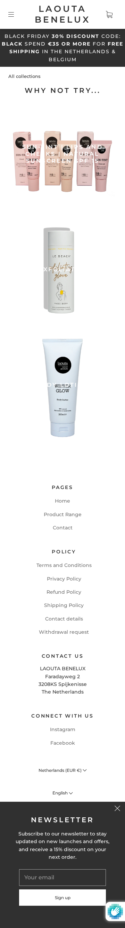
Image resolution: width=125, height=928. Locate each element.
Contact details (64, 619)
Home (62, 501)
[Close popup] (117, 809)
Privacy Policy (64, 579)
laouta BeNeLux (62, 14)
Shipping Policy (64, 605)
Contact (63, 528)
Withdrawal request (64, 632)
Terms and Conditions (64, 565)
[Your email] (62, 877)
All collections (24, 76)
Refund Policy (64, 592)
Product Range (63, 514)
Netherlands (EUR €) (61, 770)
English (60, 792)
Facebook (62, 743)
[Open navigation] (16, 14)
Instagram (62, 729)
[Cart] (109, 14)
